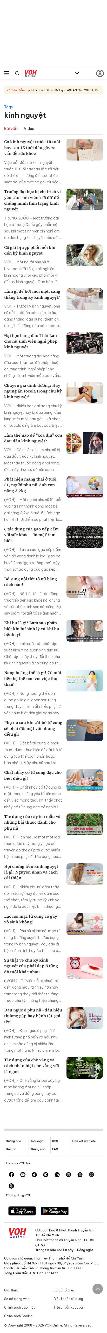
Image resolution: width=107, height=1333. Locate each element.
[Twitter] (91, 1175)
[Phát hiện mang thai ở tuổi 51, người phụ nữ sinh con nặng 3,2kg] (84, 487)
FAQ (55, 1149)
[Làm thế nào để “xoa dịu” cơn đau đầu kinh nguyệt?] (84, 443)
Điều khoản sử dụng (68, 1299)
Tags (8, 107)
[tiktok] (34, 1175)
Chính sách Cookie (18, 1316)
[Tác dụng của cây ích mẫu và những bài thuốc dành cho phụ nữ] (84, 824)
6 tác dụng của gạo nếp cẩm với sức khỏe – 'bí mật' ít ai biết (31, 534)
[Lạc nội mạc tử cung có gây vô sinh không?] (84, 924)
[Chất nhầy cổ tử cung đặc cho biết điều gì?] (84, 780)
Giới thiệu (11, 1290)
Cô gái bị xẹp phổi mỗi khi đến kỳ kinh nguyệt (29, 250)
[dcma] (80, 1175)
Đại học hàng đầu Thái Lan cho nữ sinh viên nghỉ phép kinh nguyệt (30, 341)
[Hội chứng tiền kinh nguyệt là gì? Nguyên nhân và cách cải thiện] (84, 874)
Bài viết (11, 128)
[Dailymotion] (11, 1186)
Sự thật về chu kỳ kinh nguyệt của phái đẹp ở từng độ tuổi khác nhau (31, 966)
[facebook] (11, 1175)
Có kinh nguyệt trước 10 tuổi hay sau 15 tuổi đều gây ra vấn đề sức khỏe (32, 147)
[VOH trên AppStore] (22, 1211)
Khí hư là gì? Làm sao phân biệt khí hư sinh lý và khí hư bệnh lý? (31, 628)
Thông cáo (37, 1149)
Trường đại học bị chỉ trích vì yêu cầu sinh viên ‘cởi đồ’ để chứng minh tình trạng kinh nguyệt (32, 200)
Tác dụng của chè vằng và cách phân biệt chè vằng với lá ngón (31, 1065)
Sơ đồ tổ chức (64, 1290)
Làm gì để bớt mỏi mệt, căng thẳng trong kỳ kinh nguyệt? (32, 294)
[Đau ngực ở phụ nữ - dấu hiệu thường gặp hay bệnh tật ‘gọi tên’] (84, 1018)
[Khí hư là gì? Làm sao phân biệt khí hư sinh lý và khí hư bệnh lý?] (84, 631)
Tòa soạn (36, 1141)
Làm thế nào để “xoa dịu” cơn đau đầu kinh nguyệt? (33, 438)
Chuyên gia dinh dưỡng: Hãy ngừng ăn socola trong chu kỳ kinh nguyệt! (33, 391)
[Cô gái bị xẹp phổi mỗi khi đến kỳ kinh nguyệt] (84, 255)
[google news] (68, 1175)
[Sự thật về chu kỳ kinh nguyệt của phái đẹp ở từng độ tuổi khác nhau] (84, 968)
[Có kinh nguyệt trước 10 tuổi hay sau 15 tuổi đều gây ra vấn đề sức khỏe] (84, 150)
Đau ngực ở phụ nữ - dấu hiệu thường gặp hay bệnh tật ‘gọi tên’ (33, 1015)
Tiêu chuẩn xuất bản (69, 1307)
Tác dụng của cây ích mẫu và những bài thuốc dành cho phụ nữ (32, 822)
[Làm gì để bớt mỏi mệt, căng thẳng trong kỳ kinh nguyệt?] (84, 299)
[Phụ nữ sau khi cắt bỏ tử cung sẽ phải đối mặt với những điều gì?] (84, 730)
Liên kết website (84, 1141)
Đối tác (11, 1149)
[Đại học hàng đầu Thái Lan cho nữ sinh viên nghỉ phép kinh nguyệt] (84, 343)
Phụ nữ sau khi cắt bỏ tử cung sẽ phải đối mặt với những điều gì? (33, 728)
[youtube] (23, 1175)
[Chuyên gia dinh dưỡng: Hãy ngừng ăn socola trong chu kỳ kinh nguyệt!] (84, 393)
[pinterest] (45, 1175)
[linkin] (57, 1175)
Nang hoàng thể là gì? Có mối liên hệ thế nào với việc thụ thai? (32, 678)
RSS (55, 1141)
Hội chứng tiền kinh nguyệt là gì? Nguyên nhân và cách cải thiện (31, 872)
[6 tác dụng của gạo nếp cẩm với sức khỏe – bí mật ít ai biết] (84, 537)
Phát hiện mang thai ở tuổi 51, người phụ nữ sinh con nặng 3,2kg (30, 485)
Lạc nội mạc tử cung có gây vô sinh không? (30, 919)
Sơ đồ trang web (17, 1299)
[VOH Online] (30, 74)
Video (29, 128)
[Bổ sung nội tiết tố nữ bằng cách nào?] (84, 587)
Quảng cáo (13, 1141)
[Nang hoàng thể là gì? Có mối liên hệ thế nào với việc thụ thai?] (84, 680)
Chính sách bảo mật (19, 1307)
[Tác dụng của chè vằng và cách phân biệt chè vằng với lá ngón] (84, 1068)
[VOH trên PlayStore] (54, 1211)
